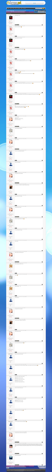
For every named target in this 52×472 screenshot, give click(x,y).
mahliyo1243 (10, 139)
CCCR (10, 410)
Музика (13, 8)
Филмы (16, 8)
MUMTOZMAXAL (10, 421)
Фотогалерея (18, 8)
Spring (10, 365)
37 (25, 420)
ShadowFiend (10, 241)
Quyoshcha (10, 49)
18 (25, 206)
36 (25, 409)
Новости (11, 8)
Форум (21, 8)
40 (25, 454)
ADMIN (10, 15)
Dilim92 (10, 162)
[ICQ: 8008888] (18, 24)
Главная (8, 8)
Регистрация (24, 8)
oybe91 (10, 128)
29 (25, 330)
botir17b (10, 376)
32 (25, 364)
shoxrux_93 (10, 455)
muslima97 (10, 387)
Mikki (10, 286)
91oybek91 (10, 297)
